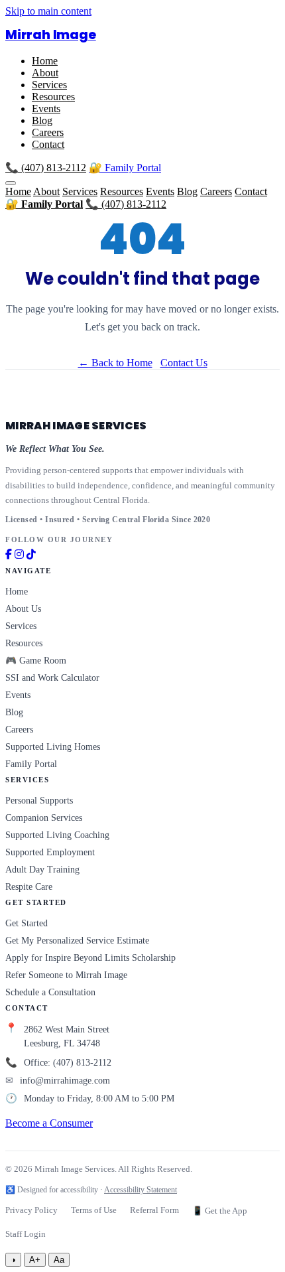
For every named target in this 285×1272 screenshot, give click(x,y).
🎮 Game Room (35, 661)
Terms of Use (94, 1210)
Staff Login (25, 1234)
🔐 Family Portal (125, 167)
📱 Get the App (219, 1211)
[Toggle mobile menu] (10, 183)
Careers (48, 132)
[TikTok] (31, 554)
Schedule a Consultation (50, 992)
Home (45, 60)
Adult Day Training (42, 870)
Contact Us (183, 362)
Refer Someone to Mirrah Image (66, 975)
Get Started (26, 923)
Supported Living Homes (52, 747)
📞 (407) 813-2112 (45, 167)
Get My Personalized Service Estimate (77, 941)
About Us (23, 609)
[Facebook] (8, 554)
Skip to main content (48, 11)
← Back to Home (115, 362)
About (45, 72)
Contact (48, 144)
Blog (42, 120)
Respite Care (28, 887)
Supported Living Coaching (57, 835)
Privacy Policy (31, 1210)
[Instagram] (19, 554)
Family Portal (31, 764)
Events (46, 108)
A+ (34, 1260)
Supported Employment (50, 852)
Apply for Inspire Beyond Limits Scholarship (90, 958)
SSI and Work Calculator (52, 678)
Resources (53, 96)
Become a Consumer (49, 1123)
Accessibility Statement (140, 1189)
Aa (59, 1260)
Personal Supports (39, 801)
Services (49, 84)
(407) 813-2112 (82, 1063)
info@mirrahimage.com (65, 1081)
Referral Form (154, 1210)
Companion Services (43, 818)
